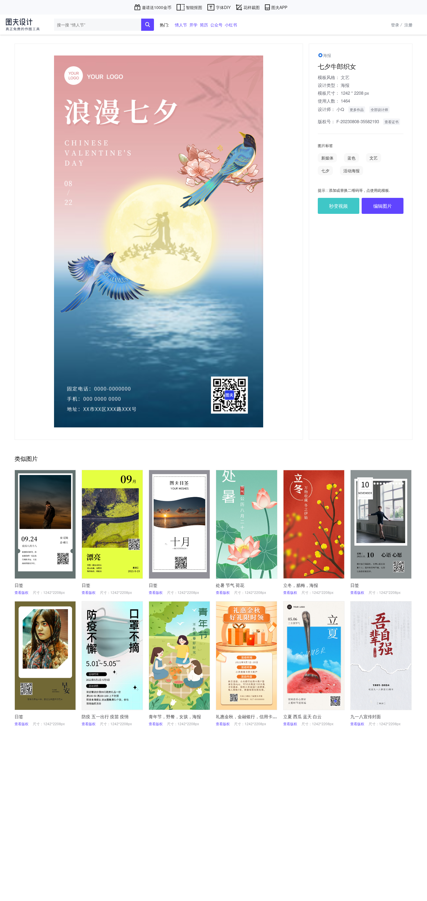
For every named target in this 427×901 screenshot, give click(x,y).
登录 (396, 25)
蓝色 (351, 158)
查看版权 (21, 592)
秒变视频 (338, 206)
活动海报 (351, 170)
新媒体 (327, 158)
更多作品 (357, 109)
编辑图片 (382, 206)
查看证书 (392, 121)
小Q (340, 109)
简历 (204, 25)
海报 (345, 85)
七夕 (325, 170)
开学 (193, 25)
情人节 (181, 25)
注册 (408, 25)
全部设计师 (379, 109)
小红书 (231, 25)
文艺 (345, 77)
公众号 (216, 25)
